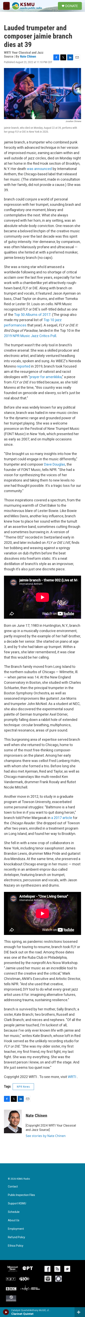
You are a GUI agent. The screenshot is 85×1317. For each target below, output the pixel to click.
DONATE (71, 6)
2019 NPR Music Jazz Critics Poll (30, 336)
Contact (13, 1186)
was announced (39, 169)
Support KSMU (17, 1203)
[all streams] (80, 1312)
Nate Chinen (28, 56)
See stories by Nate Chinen (46, 1136)
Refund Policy (16, 1237)
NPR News (23, 1086)
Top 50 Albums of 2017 (32, 314)
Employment (16, 1228)
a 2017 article (61, 818)
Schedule (14, 1211)
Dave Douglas (54, 464)
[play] (6, 1312)
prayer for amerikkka (46, 377)
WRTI (72, 1077)
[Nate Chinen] (13, 1121)
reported (24, 366)
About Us (13, 1220)
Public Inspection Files (21, 1195)
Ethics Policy (15, 1245)
